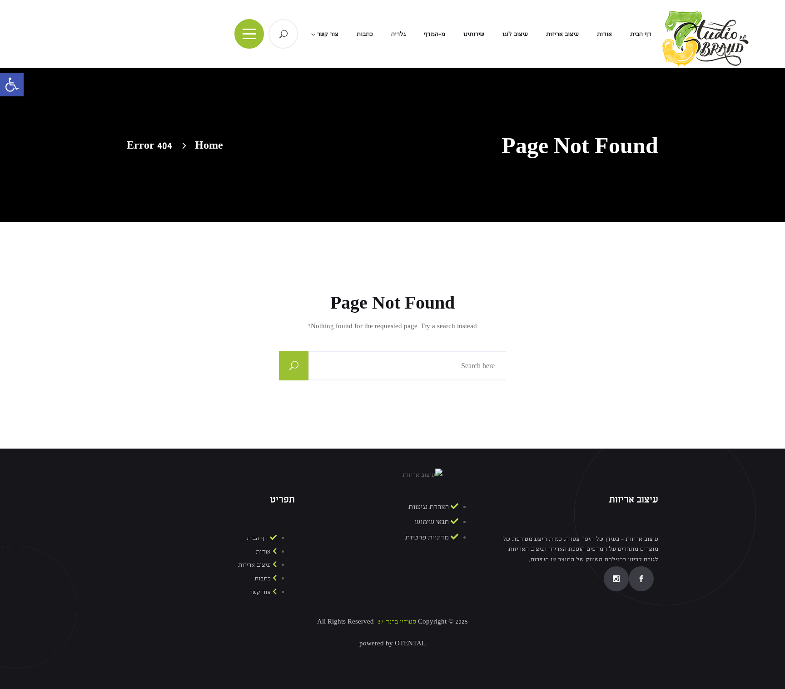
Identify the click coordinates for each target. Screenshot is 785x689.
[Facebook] (641, 578)
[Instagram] (616, 578)
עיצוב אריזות (562, 34)
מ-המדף (434, 34)
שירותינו (473, 34)
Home (209, 144)
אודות (604, 34)
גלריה (398, 34)
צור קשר (327, 34)
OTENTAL (410, 643)
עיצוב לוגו (515, 34)
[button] (12, 84)
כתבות (365, 34)
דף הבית (640, 34)
